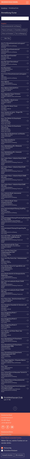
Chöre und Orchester (7, 33)
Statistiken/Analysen (10, 450)
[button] (15, 409)
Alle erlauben (19, 455)
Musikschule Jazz (6, 434)
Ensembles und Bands (21, 30)
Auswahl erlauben (7, 455)
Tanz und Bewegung (20, 33)
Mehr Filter (7, 38)
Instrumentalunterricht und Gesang (11, 26)
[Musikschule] (10, 2)
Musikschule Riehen (7, 432)
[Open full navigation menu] (27, 2)
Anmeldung (4, 8)
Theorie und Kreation (7, 30)
